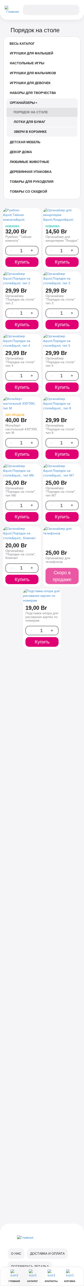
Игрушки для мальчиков (33, 73)
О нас (16, 1253)
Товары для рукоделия (31, 181)
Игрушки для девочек (30, 83)
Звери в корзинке (30, 132)
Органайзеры (22, 103)
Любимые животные (29, 162)
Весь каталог (22, 43)
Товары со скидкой (28, 191)
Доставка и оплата (47, 1253)
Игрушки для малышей (31, 53)
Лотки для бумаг (30, 122)
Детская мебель (25, 142)
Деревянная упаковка (31, 172)
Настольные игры (27, 63)
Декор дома (21, 152)
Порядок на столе (31, 112)
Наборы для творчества (33, 93)
